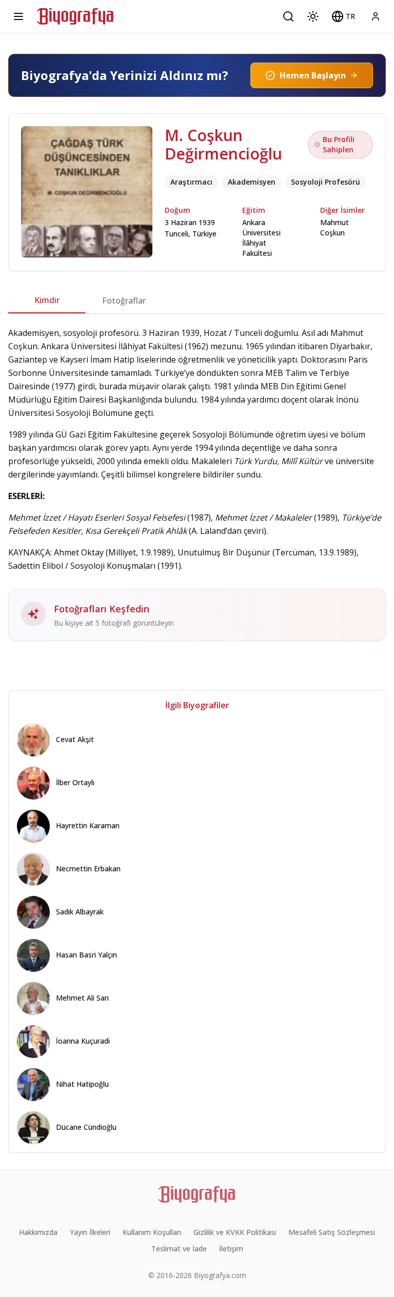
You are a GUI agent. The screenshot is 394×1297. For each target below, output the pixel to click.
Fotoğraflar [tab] (124, 300)
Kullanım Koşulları (152, 1232)
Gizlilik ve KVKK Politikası (234, 1232)
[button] (343, 16)
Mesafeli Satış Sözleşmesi (331, 1232)
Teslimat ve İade (179, 1248)
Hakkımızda (38, 1232)
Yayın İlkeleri (90, 1232)
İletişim (231, 1248)
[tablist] (197, 300)
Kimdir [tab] (47, 300)
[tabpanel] (197, 483)
